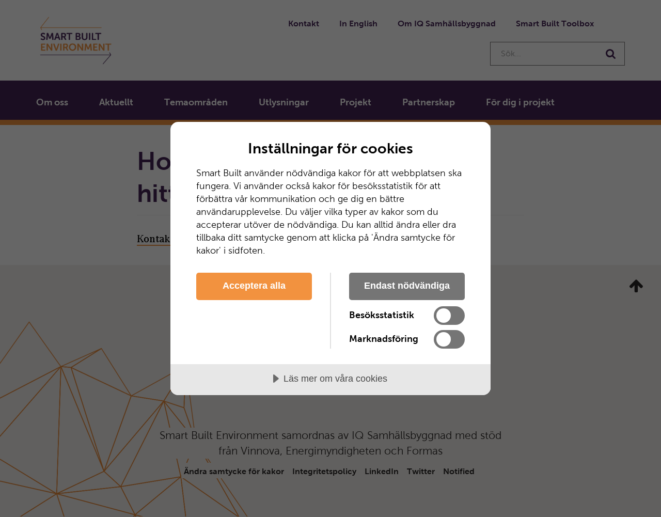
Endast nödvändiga (407, 285)
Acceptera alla (254, 285)
